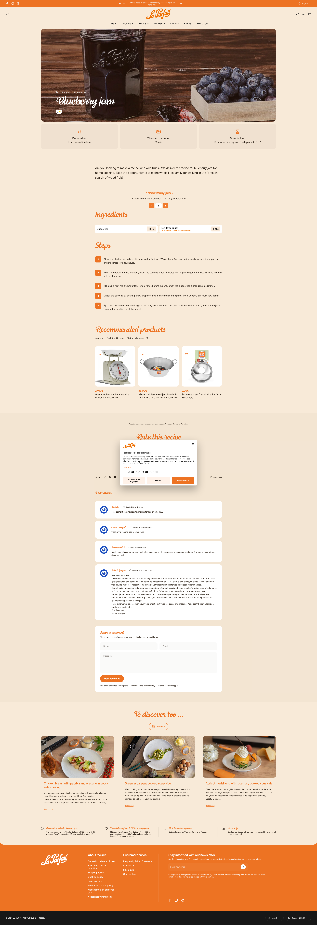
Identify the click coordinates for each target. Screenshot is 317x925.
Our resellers (129, 874)
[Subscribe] (243, 866)
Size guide (128, 870)
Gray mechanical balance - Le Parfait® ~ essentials (112, 396)
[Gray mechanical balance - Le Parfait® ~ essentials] (115, 366)
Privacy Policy (149, 686)
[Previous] (120, 3)
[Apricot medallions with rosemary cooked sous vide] (239, 757)
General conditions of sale (101, 861)
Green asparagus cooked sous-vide (148, 783)
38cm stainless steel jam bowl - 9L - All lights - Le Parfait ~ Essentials (158, 396)
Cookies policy (95, 877)
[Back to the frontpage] (57, 92)
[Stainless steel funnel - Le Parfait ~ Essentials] (202, 366)
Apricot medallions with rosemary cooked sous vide (239, 783)
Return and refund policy (100, 885)
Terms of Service (166, 686)
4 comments (217, 477)
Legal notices (95, 881)
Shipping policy (96, 872)
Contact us (128, 865)
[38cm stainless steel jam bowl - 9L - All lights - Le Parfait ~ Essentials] (158, 366)
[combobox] (304, 3)
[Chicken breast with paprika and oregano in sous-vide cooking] (77, 757)
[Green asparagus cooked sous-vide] (158, 757)
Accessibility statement (100, 896)
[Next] (181, 3)
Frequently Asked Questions (137, 861)
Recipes (66, 92)
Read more (48, 809)
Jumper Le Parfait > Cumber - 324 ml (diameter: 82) (159, 198)
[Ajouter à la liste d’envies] (100, 354)
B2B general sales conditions (97, 867)
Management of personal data (101, 891)
